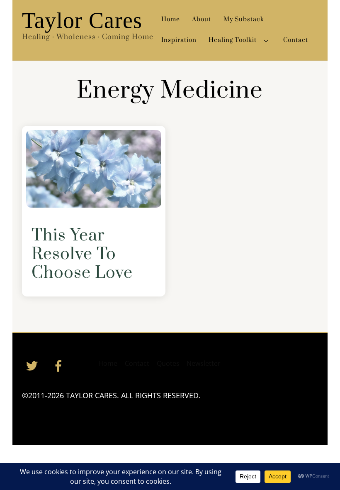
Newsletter (204, 363)
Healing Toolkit (233, 40)
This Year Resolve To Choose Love (82, 254)
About (201, 19)
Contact (295, 40)
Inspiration (179, 40)
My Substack (243, 19)
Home (170, 19)
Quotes (168, 363)
